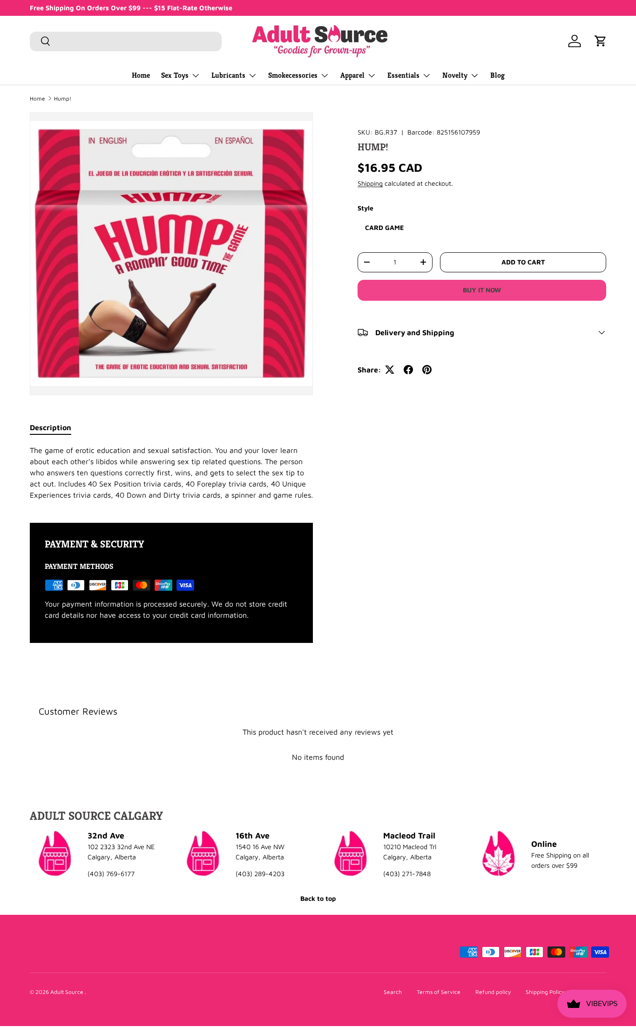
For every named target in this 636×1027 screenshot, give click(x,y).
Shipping (370, 183)
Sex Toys (175, 75)
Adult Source (67, 991)
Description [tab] (50, 427)
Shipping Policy (545, 991)
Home (141, 75)
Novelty (454, 75)
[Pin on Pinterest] (427, 369)
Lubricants (228, 75)
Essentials (403, 75)
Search (393, 991)
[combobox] (126, 41)
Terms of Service (438, 991)
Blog (497, 75)
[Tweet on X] (389, 369)
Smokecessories (293, 75)
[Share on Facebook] (408, 369)
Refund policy (493, 991)
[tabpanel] (171, 472)
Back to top (318, 898)
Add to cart (523, 262)
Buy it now (482, 290)
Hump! (62, 98)
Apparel (352, 75)
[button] (600, 41)
